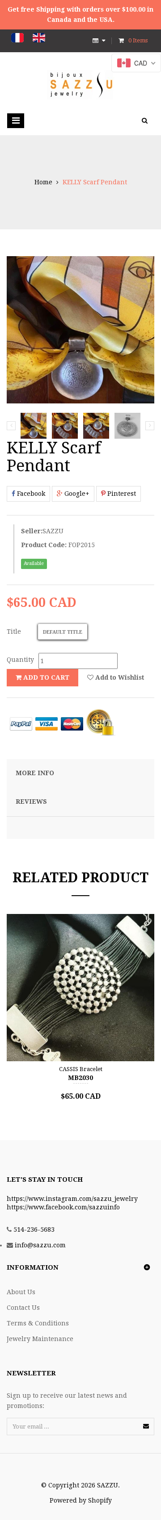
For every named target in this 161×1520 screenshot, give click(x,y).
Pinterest (121, 493)
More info (35, 773)
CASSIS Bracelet (80, 1069)
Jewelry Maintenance (40, 1338)
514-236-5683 (34, 1229)
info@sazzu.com (40, 1245)
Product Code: (44, 544)
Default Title (62, 632)
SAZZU (53, 531)
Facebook (30, 493)
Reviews (31, 801)
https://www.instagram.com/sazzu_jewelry (72, 1198)
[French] (17, 37)
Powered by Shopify (81, 1500)
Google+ (76, 493)
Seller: (31, 531)
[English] (39, 37)
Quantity (20, 659)
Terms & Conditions (38, 1323)
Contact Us (23, 1307)
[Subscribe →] (146, 1426)
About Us (21, 1292)
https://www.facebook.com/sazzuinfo (63, 1207)
